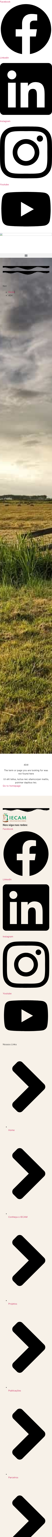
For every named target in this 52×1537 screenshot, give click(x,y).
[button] (26, 255)
